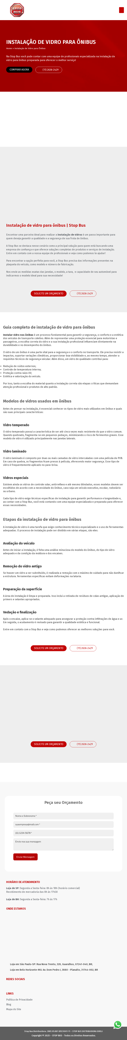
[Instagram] (8, 985)
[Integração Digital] (119, 1034)
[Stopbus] (17, 10)
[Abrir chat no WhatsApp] (118, 1024)
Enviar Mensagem (25, 857)
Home (9, 48)
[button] (121, 10)
